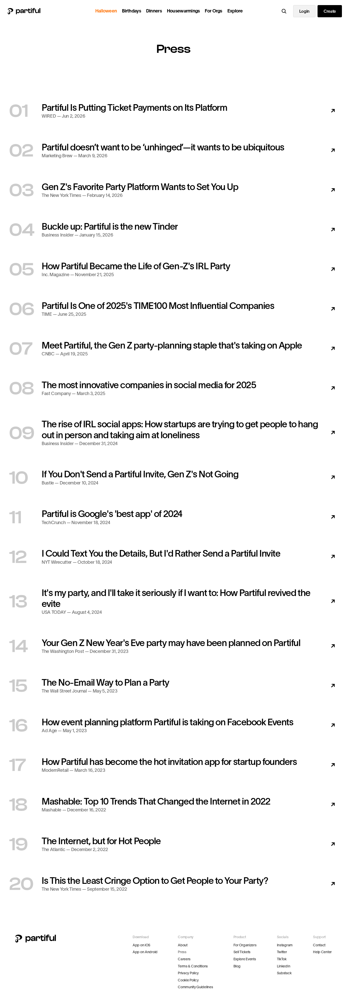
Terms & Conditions (193, 966)
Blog (237, 966)
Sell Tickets (242, 952)
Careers (184, 959)
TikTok (282, 959)
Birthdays (131, 10)
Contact (319, 945)
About (182, 945)
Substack (284, 973)
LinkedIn (283, 966)
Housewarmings (183, 10)
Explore (235, 10)
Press (182, 952)
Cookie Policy (188, 980)
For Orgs (213, 10)
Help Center (322, 952)
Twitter (282, 952)
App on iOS (141, 945)
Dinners (154, 10)
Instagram (285, 945)
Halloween (106, 10)
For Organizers (245, 945)
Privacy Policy (188, 973)
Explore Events (244, 959)
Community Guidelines (195, 987)
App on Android (145, 952)
